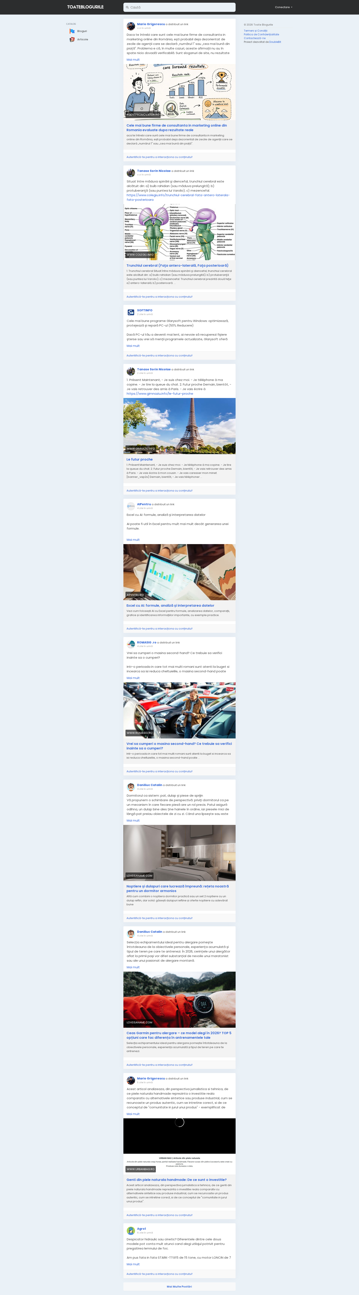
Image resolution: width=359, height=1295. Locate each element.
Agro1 (141, 1229)
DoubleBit (275, 42)
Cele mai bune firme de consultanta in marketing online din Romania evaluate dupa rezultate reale (177, 127)
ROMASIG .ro (146, 642)
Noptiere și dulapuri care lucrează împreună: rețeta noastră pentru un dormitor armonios (178, 888)
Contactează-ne (255, 38)
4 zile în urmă (145, 508)
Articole (82, 39)
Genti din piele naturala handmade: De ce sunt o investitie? (177, 1180)
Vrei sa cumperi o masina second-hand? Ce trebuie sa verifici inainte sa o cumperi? (179, 746)
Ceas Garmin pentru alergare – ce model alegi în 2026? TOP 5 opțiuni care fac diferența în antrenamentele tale (179, 1035)
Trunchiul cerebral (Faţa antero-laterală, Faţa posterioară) (178, 265)
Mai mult (133, 59)
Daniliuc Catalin (149, 785)
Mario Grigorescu (151, 24)
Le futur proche (140, 459)
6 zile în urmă (145, 1232)
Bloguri (82, 31)
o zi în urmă (144, 28)
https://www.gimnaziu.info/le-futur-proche (160, 393)
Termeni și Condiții (255, 30)
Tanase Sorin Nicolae (154, 171)
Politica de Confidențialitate (261, 34)
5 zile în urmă (145, 1082)
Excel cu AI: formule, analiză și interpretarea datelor (170, 605)
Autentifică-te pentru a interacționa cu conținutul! (160, 157)
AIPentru (144, 504)
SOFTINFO (144, 310)
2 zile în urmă (145, 314)
